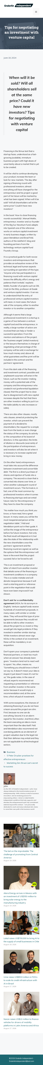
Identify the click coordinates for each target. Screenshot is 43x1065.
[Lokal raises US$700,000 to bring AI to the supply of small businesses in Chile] (21, 933)
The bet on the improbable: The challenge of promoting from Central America (21, 854)
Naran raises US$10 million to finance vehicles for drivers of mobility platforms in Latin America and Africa (21, 1022)
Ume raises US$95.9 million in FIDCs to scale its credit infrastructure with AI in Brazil (20, 980)
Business (11, 752)
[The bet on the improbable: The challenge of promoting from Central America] (21, 846)
